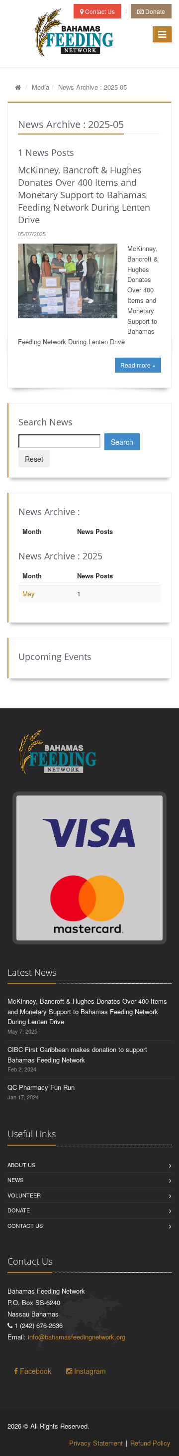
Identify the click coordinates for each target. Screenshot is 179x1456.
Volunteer (24, 1195)
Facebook (34, 1371)
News (15, 1180)
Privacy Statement (96, 1443)
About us (21, 1165)
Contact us (25, 1225)
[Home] (18, 87)
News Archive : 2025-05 (92, 87)
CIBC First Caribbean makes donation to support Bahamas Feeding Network (77, 1054)
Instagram (89, 1371)
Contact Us (99, 11)
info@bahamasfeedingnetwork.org (76, 1336)
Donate (154, 11)
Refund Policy (150, 1443)
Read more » (138, 365)
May (28, 593)
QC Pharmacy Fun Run (41, 1087)
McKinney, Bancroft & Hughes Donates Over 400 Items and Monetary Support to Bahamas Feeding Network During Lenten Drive (84, 195)
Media (40, 87)
